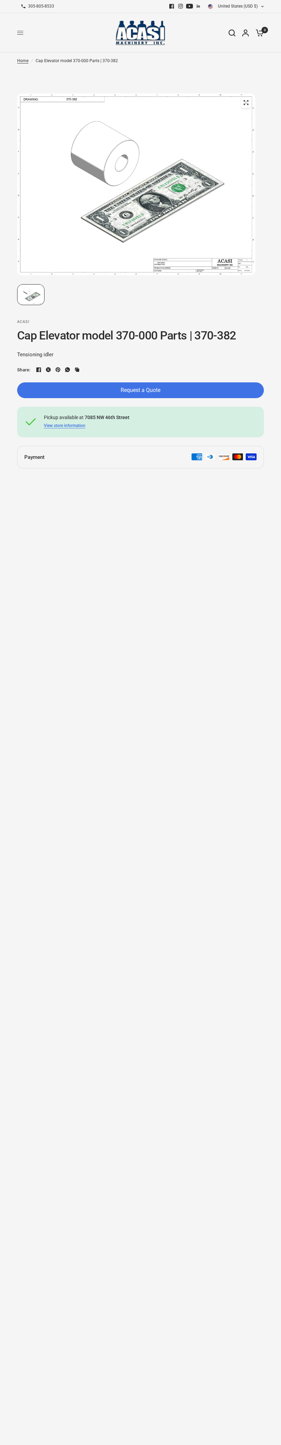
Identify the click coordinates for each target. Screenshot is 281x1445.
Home (22, 60)
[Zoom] (246, 102)
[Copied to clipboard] (77, 370)
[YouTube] (189, 6)
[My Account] (245, 33)
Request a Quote (140, 390)
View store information (64, 426)
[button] (31, 294)
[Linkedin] (198, 6)
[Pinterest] (58, 370)
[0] (258, 33)
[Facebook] (171, 6)
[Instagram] (180, 6)
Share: (23, 370)
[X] (48, 370)
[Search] (232, 33)
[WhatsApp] (67, 370)
